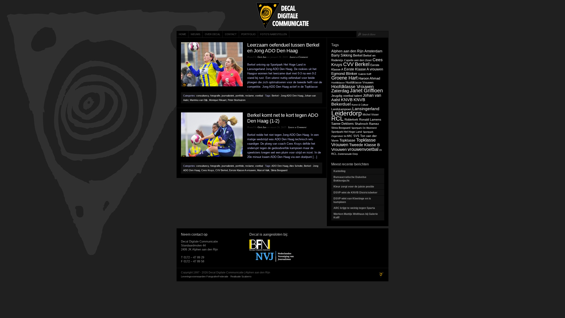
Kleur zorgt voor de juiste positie (354, 186)
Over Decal (212, 34)
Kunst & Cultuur (360, 104)
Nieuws (195, 34)
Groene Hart (344, 78)
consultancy (202, 95)
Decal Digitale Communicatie (282, 15)
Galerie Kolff (364, 74)
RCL (337, 118)
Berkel (357, 55)
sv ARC (348, 136)
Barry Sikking (341, 55)
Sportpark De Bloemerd (364, 128)
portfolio (239, 95)
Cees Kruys (207, 170)
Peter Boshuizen (236, 100)
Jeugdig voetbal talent (346, 95)
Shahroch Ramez (367, 123)
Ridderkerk (351, 119)
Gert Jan (262, 57)
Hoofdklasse (338, 82)
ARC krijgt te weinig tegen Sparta (354, 208)
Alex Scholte (296, 166)
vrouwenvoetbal (363, 149)
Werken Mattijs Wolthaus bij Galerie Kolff (355, 215)
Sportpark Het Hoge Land (346, 131)
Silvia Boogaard (279, 170)
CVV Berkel (221, 170)
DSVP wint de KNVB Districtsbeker (355, 192)
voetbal (259, 95)
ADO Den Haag (279, 166)
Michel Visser (371, 114)
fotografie (215, 95)
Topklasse (347, 140)
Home (182, 34)
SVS (356, 136)
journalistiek (228, 95)
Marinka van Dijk (199, 100)
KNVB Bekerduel (348, 101)
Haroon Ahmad (369, 78)
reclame (249, 95)
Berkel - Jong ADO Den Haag (287, 95)
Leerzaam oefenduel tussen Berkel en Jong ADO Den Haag (283, 47)
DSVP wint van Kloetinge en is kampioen (352, 200)
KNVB (347, 99)
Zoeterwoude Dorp (348, 154)
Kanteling (339, 171)
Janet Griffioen (366, 90)
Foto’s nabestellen (273, 34)
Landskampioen (341, 109)
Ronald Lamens (370, 119)
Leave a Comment (299, 57)
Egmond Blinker (344, 73)
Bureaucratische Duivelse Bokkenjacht (349, 179)
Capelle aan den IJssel (358, 60)
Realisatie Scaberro (240, 276)
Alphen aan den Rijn (347, 51)
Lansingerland (365, 108)
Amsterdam (373, 51)
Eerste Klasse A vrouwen (242, 170)
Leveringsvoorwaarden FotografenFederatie (204, 276)
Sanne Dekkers (342, 123)
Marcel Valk (263, 170)
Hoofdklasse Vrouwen (359, 82)
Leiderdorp (346, 113)
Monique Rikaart (217, 100)
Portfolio (248, 34)
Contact (231, 34)
